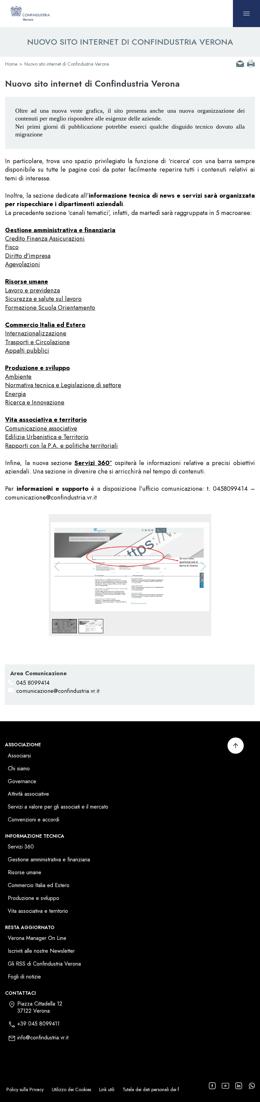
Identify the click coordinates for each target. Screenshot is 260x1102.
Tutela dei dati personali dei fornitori (158, 1089)
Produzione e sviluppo (33, 898)
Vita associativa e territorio (38, 911)
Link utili (106, 1089)
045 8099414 (32, 683)
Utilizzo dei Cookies (71, 1089)
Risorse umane (24, 872)
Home (11, 64)
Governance (22, 781)
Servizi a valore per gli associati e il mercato (58, 807)
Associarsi (19, 755)
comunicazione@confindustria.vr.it (57, 691)
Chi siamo (19, 768)
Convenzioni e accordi (33, 819)
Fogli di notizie (24, 976)
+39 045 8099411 (38, 1024)
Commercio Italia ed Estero (38, 885)
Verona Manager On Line (37, 938)
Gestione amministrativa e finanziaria (49, 859)
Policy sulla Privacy (25, 1089)
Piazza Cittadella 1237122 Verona (39, 1007)
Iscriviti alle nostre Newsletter (41, 951)
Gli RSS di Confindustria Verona (44, 964)
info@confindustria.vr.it (42, 1037)
